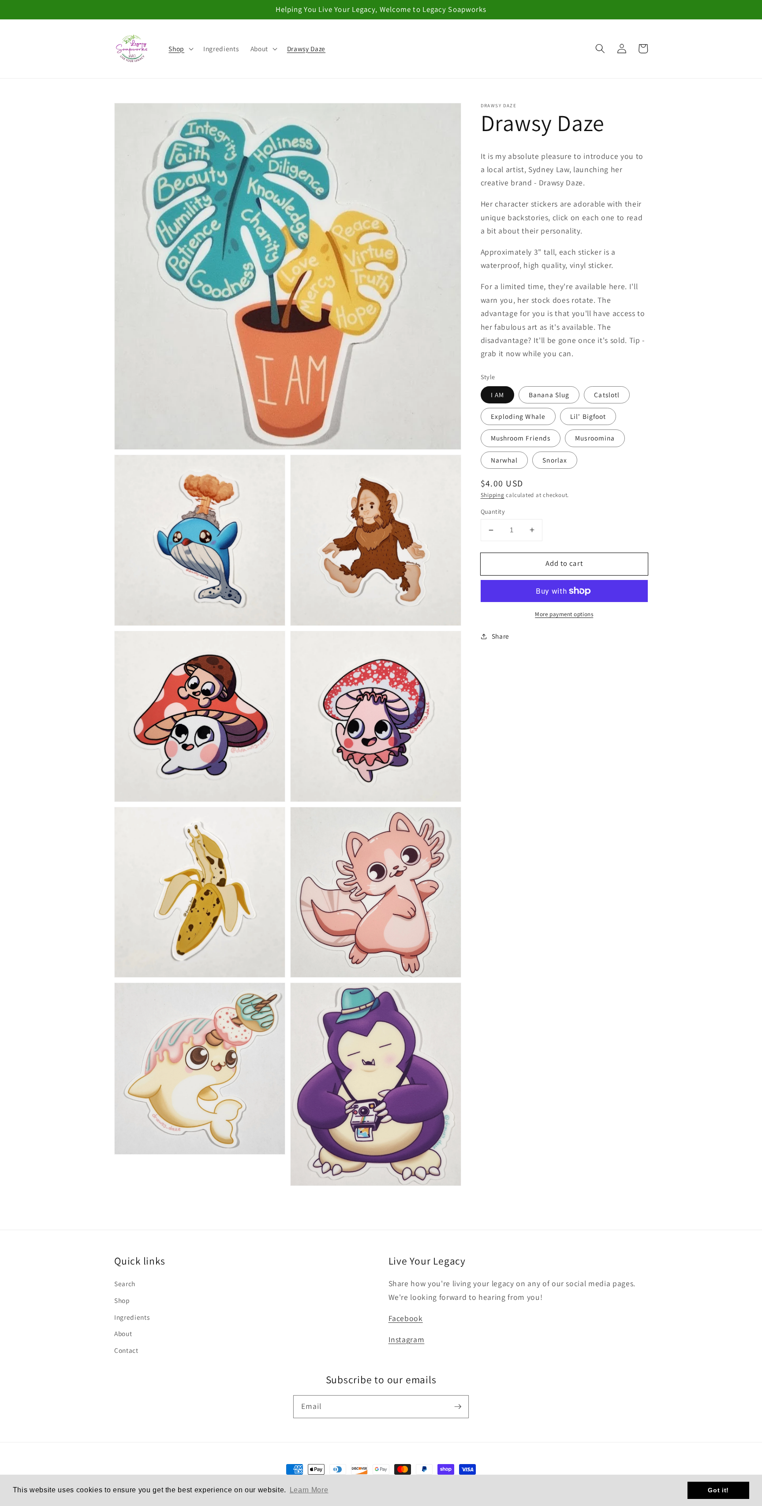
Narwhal (504, 459)
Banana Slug (549, 394)
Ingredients (131, 1317)
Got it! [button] (718, 1490)
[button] (180, 48)
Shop (122, 1300)
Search (124, 1283)
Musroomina (595, 437)
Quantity (493, 511)
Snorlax (554, 459)
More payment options (564, 614)
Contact (126, 1350)
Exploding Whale (518, 416)
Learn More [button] (309, 1490)
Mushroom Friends (521, 437)
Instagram (406, 1339)
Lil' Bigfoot (588, 416)
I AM (497, 394)
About (123, 1333)
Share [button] (500, 636)
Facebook (405, 1318)
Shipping (492, 494)
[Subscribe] (457, 1406)
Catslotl (607, 394)
